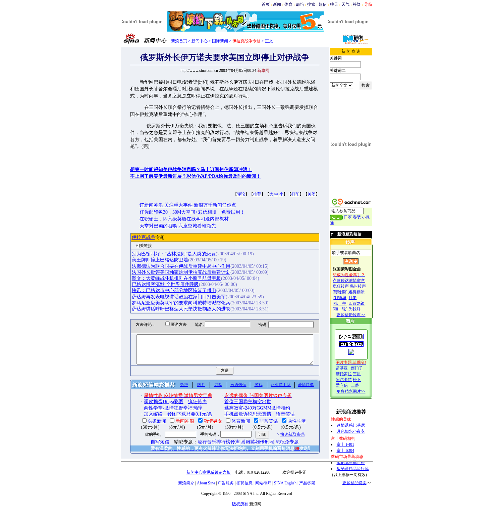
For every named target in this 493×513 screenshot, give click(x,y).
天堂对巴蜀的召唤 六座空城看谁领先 (178, 225)
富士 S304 (345, 450)
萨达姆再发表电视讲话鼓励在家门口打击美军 (179, 296)
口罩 (348, 217)
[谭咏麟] (340, 292)
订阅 (218, 384)
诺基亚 (342, 368)
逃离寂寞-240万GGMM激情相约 (257, 408)
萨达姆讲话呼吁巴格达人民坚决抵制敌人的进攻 (181, 308)
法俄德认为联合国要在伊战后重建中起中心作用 (181, 266)
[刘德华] (340, 297)
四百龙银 (356, 303)
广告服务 (226, 483)
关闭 (312, 194)
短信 (323, 4)
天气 (345, 4)
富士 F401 (345, 444)
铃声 (184, 384)
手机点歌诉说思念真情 (247, 414)
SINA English (285, 483)
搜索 (311, 4)
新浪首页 (179, 41)
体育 (288, 4)
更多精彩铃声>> (350, 314)
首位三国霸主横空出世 (247, 401)
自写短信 (160, 441)
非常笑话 (268, 421)
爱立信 (342, 385)
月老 (352, 297)
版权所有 (240, 504)
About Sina (206, 483)
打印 (295, 194)
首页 (266, 4)
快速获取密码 (292, 434)
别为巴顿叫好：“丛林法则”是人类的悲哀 (174, 253)
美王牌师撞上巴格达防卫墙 (160, 259)
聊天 (334, 4)
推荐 (257, 194)
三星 (357, 374)
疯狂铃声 (341, 286)
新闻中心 (199, 41)
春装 (357, 217)
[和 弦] (340, 309)
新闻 (277, 4)
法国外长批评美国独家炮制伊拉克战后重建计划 (181, 272)
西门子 (357, 368)
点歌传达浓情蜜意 (349, 280)
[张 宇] (340, 303)
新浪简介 (186, 483)
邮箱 (300, 4)
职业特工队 (281, 384)
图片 (201, 384)
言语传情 (238, 384)
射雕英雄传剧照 (257, 441)
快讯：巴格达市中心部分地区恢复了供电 (174, 290)
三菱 (355, 385)
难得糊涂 (356, 292)
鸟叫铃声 (358, 286)
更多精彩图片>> (351, 391)
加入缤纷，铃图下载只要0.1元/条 (178, 414)
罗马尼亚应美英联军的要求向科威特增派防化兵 (181, 302)
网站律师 (263, 483)
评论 (241, 194)
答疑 (357, 4)
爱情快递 (306, 384)
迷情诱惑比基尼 (351, 425)
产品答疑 (307, 483)
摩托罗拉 (344, 374)
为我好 (354, 309)
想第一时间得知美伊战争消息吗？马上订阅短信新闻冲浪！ (191, 169)
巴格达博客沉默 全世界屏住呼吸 (165, 284)
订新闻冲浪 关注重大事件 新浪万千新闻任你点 (188, 205)
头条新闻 (157, 421)
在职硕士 (149, 218)
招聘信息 (244, 483)
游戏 (259, 384)
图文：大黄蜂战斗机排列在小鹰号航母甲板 (176, 278)
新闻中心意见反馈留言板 (208, 472)
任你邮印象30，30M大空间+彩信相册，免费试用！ (192, 212)
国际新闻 (220, 41)
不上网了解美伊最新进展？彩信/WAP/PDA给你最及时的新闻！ (195, 176)
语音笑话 (285, 414)
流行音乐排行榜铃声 (219, 441)
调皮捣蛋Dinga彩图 (163, 401)
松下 (357, 379)
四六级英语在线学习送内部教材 (196, 218)
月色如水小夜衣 (351, 431)
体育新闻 (240, 421)
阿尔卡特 (344, 379)
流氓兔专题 (287, 441)
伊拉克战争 (143, 237)
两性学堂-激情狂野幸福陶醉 (173, 408)
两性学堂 (296, 421)
